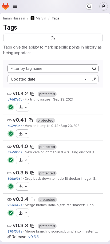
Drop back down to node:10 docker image (58, 179)
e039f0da (14, 126)
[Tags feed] (53, 38)
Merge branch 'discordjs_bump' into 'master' (59, 231)
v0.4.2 (20, 93)
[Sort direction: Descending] (94, 79)
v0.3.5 (20, 173)
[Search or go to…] (89, 6)
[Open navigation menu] (15, 6)
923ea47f (14, 205)
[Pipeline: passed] (10, 107)
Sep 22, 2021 (97, 205)
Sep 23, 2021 (63, 99)
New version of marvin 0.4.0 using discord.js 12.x (63, 152)
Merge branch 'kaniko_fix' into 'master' (55, 205)
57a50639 (14, 152)
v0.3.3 (20, 225)
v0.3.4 (20, 199)
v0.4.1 (19, 120)
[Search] (94, 68)
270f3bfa (14, 231)
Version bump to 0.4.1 (41, 126)
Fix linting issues (38, 99)
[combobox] (48, 79)
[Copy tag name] (32, 94)
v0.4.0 (20, 146)
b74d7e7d (14, 99)
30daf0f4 (14, 179)
